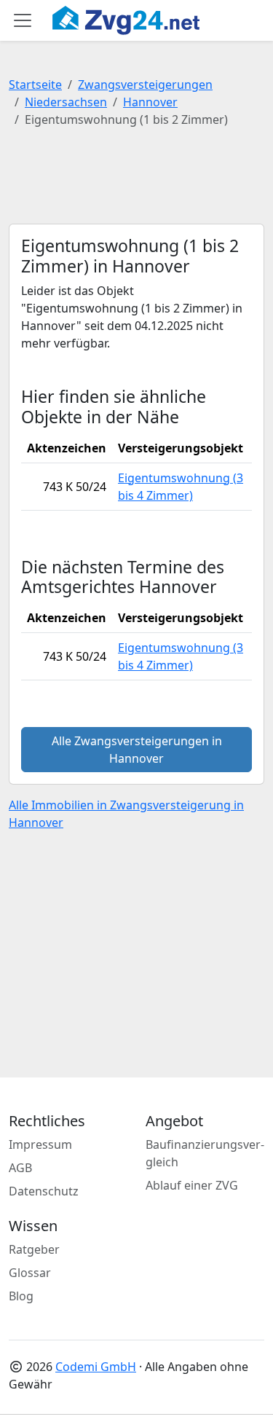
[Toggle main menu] (22, 20)
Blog (21, 1296)
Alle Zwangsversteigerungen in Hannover (137, 749)
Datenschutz (44, 1191)
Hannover (150, 102)
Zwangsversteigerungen (145, 84)
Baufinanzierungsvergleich (205, 1153)
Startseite (35, 84)
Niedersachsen (66, 102)
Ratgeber (34, 1249)
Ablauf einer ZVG (192, 1185)
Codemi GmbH (95, 1367)
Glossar (30, 1273)
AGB (20, 1168)
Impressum (40, 1144)
